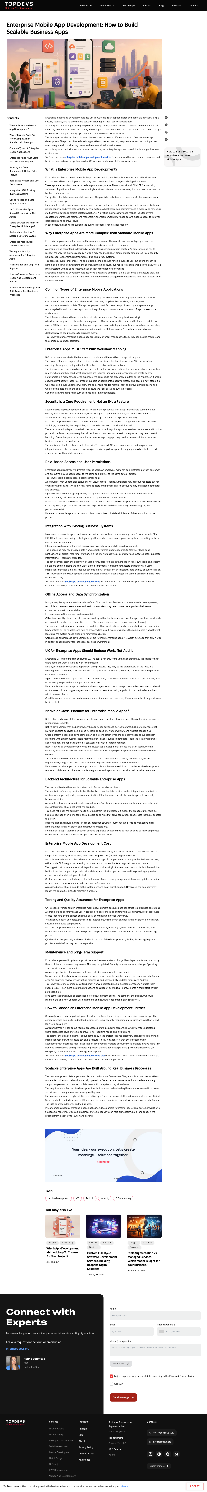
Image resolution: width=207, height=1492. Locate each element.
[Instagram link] (150, 1454)
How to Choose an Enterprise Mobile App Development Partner (24, 278)
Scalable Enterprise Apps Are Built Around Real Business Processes (24, 291)
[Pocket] (166, 140)
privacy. (124, 1486)
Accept (195, 1486)
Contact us (103, 1162)
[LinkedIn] (166, 118)
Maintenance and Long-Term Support (24, 266)
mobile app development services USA (84, 1055)
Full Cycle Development (61, 1440)
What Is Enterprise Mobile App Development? (22, 127)
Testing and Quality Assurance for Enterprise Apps (22, 255)
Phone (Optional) (166, 1324)
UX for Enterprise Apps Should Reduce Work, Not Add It (22, 213)
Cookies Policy (86, 1453)
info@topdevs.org (17, 1348)
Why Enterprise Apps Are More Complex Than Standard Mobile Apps (22, 139)
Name (113, 1309)
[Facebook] (166, 125)
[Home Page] (19, 5)
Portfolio (147, 5)
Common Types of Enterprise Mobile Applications (24, 150)
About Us (176, 5)
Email (112, 1324)
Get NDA (118, 1384)
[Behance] (167, 1454)
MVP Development (58, 1470)
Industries (84, 1422)
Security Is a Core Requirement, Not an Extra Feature (23, 171)
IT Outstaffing (56, 1434)
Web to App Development (62, 1476)
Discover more (157, 1466)
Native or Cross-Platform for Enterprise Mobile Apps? (24, 224)
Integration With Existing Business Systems (22, 192)
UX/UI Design (55, 1458)
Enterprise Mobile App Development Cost (21, 244)
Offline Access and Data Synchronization (21, 202)
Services (53, 1422)
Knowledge (129, 5)
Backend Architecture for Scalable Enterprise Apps (22, 234)
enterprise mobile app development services (87, 157)
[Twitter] (166, 132)
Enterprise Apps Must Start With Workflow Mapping (23, 160)
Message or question (121, 1341)
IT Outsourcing (56, 1428)
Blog (161, 5)
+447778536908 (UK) (163, 1433)
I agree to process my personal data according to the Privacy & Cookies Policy (154, 1376)
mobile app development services (82, 581)
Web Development (58, 1446)
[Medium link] (176, 1454)
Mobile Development (60, 1452)
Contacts (194, 5)
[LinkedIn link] (159, 1454)
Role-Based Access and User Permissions (24, 183)
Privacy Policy (86, 1447)
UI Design (54, 1464)
